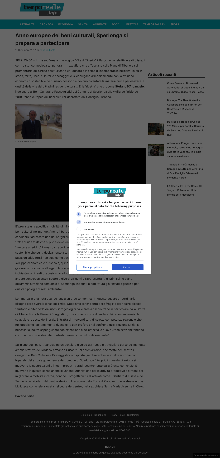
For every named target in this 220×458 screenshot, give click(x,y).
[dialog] (110, 229)
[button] (110, 229)
